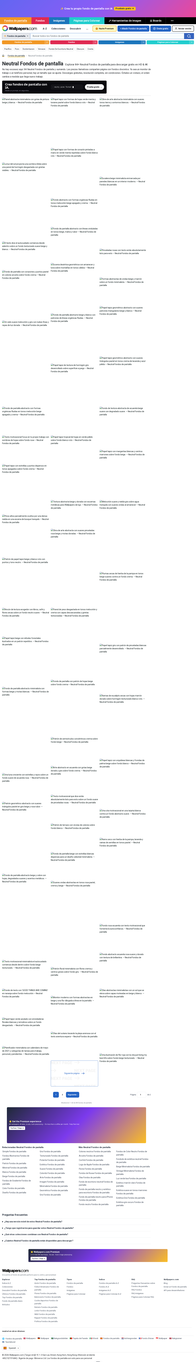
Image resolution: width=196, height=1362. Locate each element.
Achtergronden (130, 1338)
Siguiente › (72, 1095)
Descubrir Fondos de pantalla (14, 1290)
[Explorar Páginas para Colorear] (191, 42)
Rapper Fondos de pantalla (45, 1318)
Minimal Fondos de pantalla (14, 1168)
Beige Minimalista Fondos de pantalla (133, 1166)
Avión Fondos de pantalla (45, 1283)
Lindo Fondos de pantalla (45, 1311)
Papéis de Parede (80, 1338)
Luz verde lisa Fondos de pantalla (131, 1178)
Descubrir (75, 28)
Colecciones (58, 28)
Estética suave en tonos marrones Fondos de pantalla (131, 1192)
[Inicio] (3, 55)
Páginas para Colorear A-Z (110, 1294)
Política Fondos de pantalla (46, 1321)
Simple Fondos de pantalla (14, 1151)
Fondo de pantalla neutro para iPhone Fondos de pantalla (96, 1198)
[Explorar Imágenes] (143, 42)
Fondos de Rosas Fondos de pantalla (95, 1173)
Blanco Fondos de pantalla (14, 1172)
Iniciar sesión (184, 28)
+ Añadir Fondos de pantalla (133, 28)
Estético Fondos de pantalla (52, 1164)
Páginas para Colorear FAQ (142, 1297)
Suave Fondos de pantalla (51, 1169)
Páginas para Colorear (87, 20)
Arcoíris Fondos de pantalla (91, 1156)
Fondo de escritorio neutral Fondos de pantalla (96, 1183)
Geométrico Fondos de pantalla (54, 1190)
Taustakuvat (10, 1342)
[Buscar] (189, 36)
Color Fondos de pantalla (13, 1188)
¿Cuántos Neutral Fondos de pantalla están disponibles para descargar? (38, 1241)
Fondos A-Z (104, 1287)
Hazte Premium (106, 28)
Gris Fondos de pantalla (50, 1151)
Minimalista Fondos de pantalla (54, 1186)
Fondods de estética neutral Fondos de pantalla (132, 1160)
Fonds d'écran (148, 1338)
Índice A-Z (6, 1283)
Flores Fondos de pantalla (90, 1169)
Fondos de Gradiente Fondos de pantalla (16, 1182)
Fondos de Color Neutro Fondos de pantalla (131, 1153)
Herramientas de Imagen (126, 20)
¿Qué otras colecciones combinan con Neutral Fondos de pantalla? (36, 1234)
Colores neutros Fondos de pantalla (95, 1151)
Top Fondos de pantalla (12, 1297)
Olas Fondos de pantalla (89, 1177)
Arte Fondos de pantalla (50, 1177)
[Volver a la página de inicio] (19, 28)
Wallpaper (45, 1338)
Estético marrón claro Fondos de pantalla (130, 1184)
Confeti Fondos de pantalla (91, 1160)
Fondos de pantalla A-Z (109, 1283)
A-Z (45, 28)
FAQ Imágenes (137, 1293)
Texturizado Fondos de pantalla (54, 1156)
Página (133, 1095)
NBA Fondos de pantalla (44, 1314)
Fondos (40, 20)
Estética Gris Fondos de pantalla (130, 1198)
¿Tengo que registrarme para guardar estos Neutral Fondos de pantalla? (39, 1228)
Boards (157, 20)
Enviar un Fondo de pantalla (175, 1287)
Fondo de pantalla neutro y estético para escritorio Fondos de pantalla (95, 1191)
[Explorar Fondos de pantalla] (47, 42)
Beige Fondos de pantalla (13, 1176)
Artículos (6, 1305)
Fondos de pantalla (15, 20)
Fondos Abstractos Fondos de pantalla (15, 1157)
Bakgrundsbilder (61, 1338)
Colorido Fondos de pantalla (52, 1173)
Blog (166, 1283)
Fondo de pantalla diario (12, 1301)
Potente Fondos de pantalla (52, 1160)
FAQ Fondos (136, 1290)
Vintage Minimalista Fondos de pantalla (130, 1172)
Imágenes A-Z (105, 1290)
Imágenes (59, 20)
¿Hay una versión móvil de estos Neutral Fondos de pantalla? (33, 1221)
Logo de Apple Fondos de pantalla (94, 1164)
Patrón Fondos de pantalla (14, 1163)
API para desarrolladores (174, 1290)
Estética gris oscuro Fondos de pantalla (130, 1204)
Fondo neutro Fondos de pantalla (93, 1204)
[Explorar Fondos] (95, 42)
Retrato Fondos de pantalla (45, 1307)
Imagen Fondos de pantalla (52, 1182)
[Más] (172, 20)
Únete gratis (162, 28)
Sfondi (95, 1338)
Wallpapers (31, 1338)
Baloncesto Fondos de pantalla (47, 1297)
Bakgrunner (177, 1338)
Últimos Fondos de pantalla (13, 1294)
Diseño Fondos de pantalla (14, 1192)
